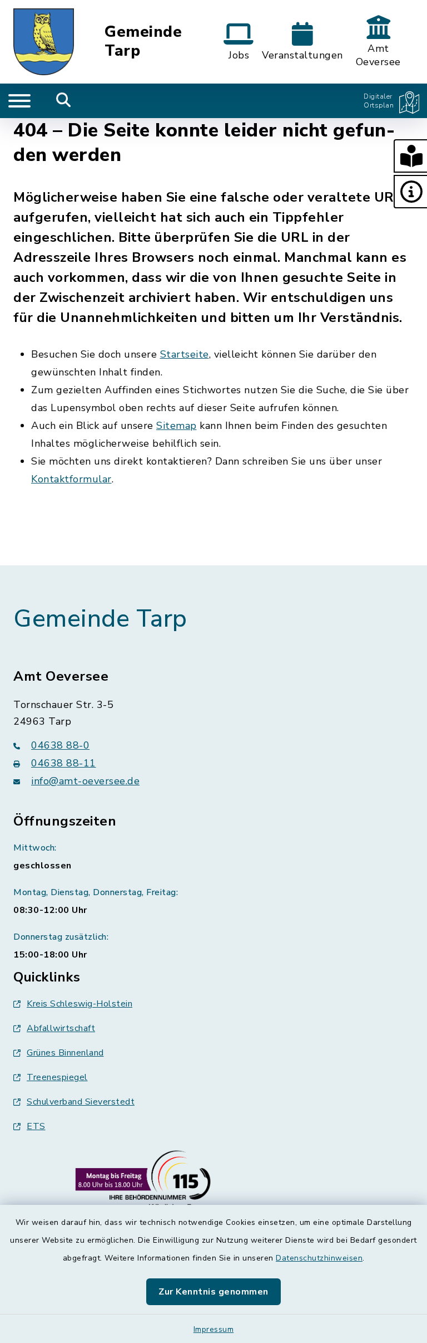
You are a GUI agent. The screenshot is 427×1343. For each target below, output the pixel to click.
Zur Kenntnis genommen (213, 1292)
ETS (36, 1126)
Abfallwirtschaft (61, 1028)
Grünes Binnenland (65, 1053)
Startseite (184, 354)
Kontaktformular (71, 479)
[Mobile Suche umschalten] (64, 101)
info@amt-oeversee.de (85, 781)
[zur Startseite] (43, 42)
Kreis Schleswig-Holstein (79, 1004)
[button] (410, 156)
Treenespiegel (57, 1077)
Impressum (213, 1329)
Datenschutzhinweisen (319, 1258)
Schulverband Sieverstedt (81, 1102)
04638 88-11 (63, 763)
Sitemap (176, 425)
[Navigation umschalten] (19, 101)
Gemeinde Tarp (143, 41)
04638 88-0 (60, 745)
